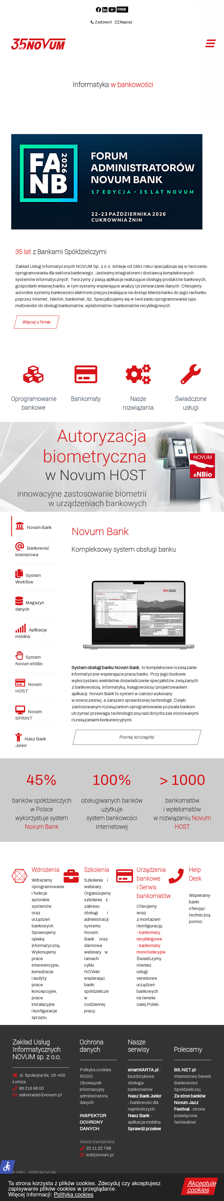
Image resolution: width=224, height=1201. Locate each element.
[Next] (214, 466)
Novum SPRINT (28, 715)
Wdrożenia (46, 869)
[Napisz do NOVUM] (124, 22)
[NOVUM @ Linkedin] (105, 9)
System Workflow (28, 578)
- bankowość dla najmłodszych (144, 1102)
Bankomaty (86, 398)
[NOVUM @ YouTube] (112, 9)
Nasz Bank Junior (30, 742)
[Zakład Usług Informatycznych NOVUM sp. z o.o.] (38, 44)
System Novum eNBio (29, 660)
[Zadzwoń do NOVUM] (101, 22)
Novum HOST (28, 687)
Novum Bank (39, 527)
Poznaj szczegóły (137, 737)
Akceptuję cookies (202, 1186)
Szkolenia (96, 869)
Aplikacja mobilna (31, 633)
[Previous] (10, 466)
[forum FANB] (122, 9)
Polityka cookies (73, 1194)
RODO (86, 1076)
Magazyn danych (29, 606)
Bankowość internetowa (32, 551)
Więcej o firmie (36, 322)
